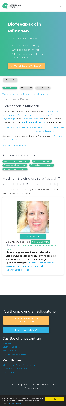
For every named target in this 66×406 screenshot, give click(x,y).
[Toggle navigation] (54, 6)
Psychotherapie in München (16, 161)
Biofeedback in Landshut (42, 165)
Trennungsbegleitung (14, 354)
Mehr (28, 269)
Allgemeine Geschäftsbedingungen (21, 365)
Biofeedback (42, 88)
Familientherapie (27, 127)
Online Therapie (11, 347)
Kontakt (6, 343)
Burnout (32, 262)
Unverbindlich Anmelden (26, 65)
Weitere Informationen (17, 403)
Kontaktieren (34, 236)
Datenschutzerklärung (14, 368)
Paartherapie (9, 350)
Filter (12, 80)
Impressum (8, 372)
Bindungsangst (45, 262)
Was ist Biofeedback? (14, 145)
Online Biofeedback (42, 161)
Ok (55, 399)
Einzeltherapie (10, 127)
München (25, 88)
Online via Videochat (34, 122)
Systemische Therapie (17, 266)
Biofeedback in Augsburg (15, 165)
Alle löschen (9, 88)
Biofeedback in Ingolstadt (15, 169)
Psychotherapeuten (33, 118)
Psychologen (9, 118)
